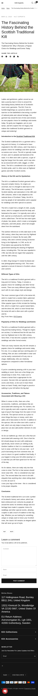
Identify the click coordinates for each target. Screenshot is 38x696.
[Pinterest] (11, 56)
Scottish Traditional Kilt (25, 136)
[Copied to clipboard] (18, 56)
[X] (7, 56)
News (8, 8)
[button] (5, 691)
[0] (35, 3)
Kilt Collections (9, 632)
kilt (4, 531)
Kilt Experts (19, 3)
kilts (11, 531)
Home (3, 8)
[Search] (32, 3)
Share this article (9, 53)
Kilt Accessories (9, 639)
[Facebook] (2, 56)
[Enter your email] (35, 656)
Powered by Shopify (30, 688)
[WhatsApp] (14, 56)
